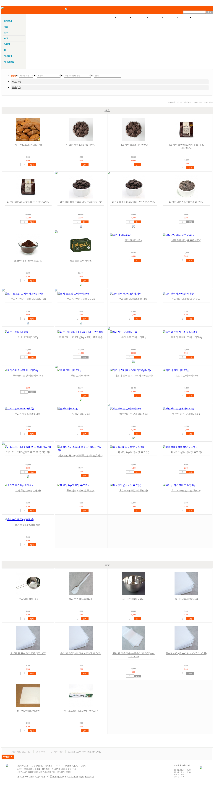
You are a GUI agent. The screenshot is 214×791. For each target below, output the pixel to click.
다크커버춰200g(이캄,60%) (80, 144)
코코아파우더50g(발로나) (28, 260)
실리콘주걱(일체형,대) (80, 599)
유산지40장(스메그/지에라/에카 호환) (80, 653)
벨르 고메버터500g (80, 375)
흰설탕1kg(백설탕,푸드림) (133, 490)
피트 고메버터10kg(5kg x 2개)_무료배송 (81, 337)
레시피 (172, 17)
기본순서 (171, 102)
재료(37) (16, 81)
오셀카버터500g (81, 414)
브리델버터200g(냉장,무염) (186, 299)
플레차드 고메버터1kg (133, 337)
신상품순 (187, 102)
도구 (107, 564)
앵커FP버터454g (133, 240)
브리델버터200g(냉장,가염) (133, 299)
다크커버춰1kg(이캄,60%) (134, 144)
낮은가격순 (197, 102)
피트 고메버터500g (28, 337)
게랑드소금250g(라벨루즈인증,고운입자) (80, 455)
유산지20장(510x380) (28, 710)
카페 (186, 17)
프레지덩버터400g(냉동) (28, 414)
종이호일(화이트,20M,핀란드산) (80, 710)
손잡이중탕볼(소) (28, 599)
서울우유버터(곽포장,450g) (186, 240)
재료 (107, 110)
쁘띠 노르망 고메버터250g (80, 299)
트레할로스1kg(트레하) (28, 490)
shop (13, 75)
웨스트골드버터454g (81, 260)
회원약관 (41, 751)
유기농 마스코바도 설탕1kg (186, 490)
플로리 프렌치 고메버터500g (186, 337)
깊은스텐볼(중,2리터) (133, 599)
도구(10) (16, 87)
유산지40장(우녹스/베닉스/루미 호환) (186, 653)
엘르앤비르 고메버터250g (133, 414)
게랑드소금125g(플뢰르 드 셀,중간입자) (28, 452)
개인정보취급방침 (21, 751)
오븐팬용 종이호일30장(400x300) (28, 653)
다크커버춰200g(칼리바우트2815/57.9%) (133, 202)
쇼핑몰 (125, 17)
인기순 (179, 102)
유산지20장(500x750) (186, 599)
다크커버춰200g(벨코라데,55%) (186, 202)
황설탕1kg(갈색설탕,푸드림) (186, 452)
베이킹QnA (202, 17)
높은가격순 (208, 102)
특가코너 (141, 17)
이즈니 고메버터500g (186, 375)
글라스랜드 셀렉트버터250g (28, 375)
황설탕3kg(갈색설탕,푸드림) (133, 452)
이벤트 (157, 17)
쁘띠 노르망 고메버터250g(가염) (28, 299)
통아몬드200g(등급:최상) (28, 144)
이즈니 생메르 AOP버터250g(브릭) (134, 375)
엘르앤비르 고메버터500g (186, 414)
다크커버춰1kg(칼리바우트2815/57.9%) (81, 202)
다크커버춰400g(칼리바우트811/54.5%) (28, 202)
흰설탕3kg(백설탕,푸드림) (81, 490)
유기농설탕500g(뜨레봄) (28, 524)
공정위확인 (57, 751)
